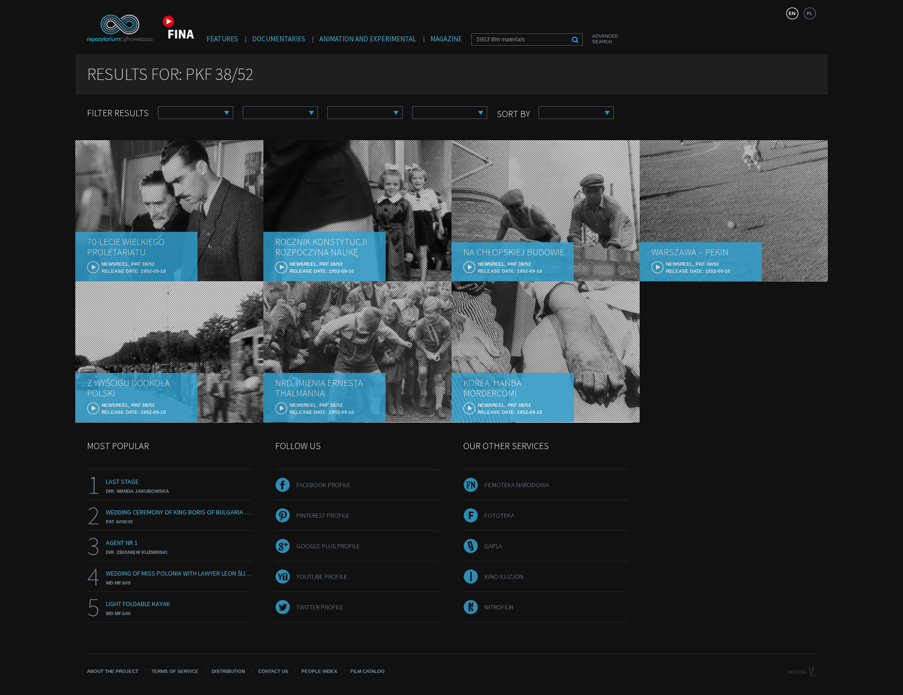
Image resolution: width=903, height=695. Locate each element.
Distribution (228, 671)
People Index (319, 671)
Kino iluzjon (503, 576)
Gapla (493, 546)
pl (810, 13)
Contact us (273, 671)
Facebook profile (323, 485)
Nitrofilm (498, 607)
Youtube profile (321, 576)
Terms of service (174, 671)
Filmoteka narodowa (516, 485)
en (792, 13)
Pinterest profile (322, 515)
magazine (446, 38)
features (222, 38)
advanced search (605, 38)
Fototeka (499, 515)
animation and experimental (367, 38)
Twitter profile (319, 607)
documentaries (278, 38)
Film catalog (367, 671)
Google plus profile (328, 546)
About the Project (112, 671)
